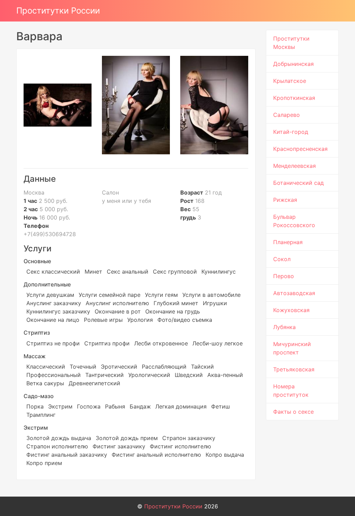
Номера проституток (291, 390)
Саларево (286, 114)
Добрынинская (293, 63)
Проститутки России (58, 11)
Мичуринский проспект (292, 348)
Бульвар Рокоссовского (294, 221)
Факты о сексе (293, 411)
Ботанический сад (298, 182)
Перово (283, 276)
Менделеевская (294, 165)
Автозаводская (294, 293)
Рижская (285, 199)
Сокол (282, 259)
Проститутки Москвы (291, 42)
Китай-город (290, 131)
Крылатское (289, 80)
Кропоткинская (294, 97)
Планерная (288, 242)
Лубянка (284, 327)
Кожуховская (291, 310)
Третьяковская (293, 369)
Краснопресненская (300, 148)
